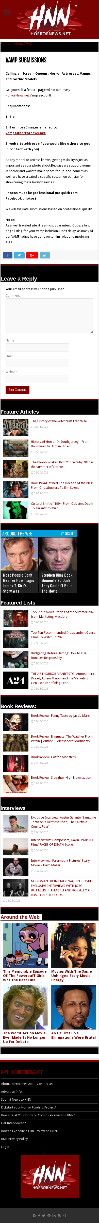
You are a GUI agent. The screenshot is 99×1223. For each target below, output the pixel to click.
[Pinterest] (49, 1216)
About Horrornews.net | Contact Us (27, 1084)
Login (5, 1147)
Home (5, 43)
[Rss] (35, 1216)
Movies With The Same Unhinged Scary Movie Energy (71, 975)
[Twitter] (44, 1216)
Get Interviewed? (13, 1123)
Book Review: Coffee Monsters (53, 757)
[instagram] (64, 1216)
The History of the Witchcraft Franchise (59, 421)
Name (10, 340)
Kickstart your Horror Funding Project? (28, 1107)
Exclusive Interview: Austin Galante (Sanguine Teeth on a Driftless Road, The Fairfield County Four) (63, 822)
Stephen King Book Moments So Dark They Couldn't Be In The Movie (57, 583)
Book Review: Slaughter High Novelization (61, 777)
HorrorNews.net (17, 95)
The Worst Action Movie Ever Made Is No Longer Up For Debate (24, 1037)
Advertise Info (11, 1092)
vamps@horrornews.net (26, 133)
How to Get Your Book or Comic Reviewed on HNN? (38, 1115)
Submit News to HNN (16, 1099)
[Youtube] (59, 1216)
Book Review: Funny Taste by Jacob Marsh (61, 716)
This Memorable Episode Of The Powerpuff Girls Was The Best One (25, 975)
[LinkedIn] (54, 1216)
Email (9, 356)
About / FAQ (23, 43)
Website (11, 372)
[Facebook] (39, 1216)
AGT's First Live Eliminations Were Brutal (73, 1035)
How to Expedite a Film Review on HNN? (29, 1131)
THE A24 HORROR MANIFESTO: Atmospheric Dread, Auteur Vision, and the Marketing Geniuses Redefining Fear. (63, 678)
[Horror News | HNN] (49, 19)
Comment (13, 295)
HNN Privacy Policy (14, 1139)
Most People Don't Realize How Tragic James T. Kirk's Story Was (18, 583)
